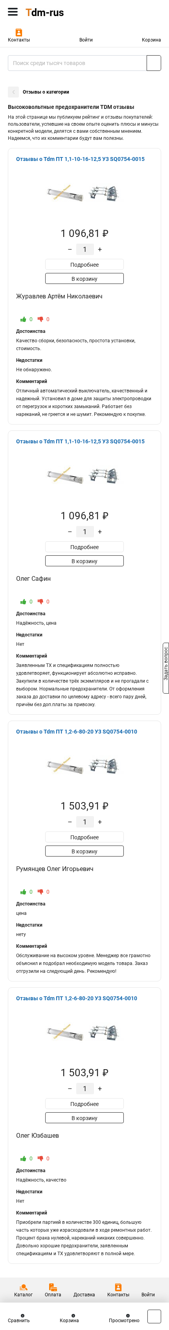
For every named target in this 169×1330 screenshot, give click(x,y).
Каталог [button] (23, 1294)
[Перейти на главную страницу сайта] (59, 11)
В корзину (84, 279)
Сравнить (19, 1320)
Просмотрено (124, 1320)
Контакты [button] (19, 40)
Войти (86, 40)
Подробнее (84, 265)
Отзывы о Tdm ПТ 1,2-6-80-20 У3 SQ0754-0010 (76, 731)
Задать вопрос (166, 664)
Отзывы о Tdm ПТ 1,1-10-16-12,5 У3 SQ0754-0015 (80, 159)
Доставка (84, 1294)
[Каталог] (13, 12)
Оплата (53, 1294)
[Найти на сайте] (154, 63)
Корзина (151, 40)
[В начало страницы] (154, 1316)
